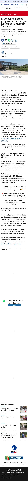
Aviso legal (3, 472)
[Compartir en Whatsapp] (9, 40)
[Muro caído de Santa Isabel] (23, 426)
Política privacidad (10, 472)
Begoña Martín (8, 53)
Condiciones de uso (20, 472)
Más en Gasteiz (8, 404)
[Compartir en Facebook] (2, 40)
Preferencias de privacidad (6, 477)
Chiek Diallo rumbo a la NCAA (9, 14)
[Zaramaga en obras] (23, 418)
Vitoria (9, 249)
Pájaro (21, 249)
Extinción (15, 249)
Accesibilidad (8, 475)
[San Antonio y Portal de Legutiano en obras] (23, 409)
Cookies (2, 475)
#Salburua (6, 188)
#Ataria (14, 195)
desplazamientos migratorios (11, 244)
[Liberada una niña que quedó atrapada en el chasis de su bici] (23, 435)
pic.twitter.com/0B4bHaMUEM (14, 200)
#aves (8, 186)
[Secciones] (1, 4)
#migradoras (14, 186)
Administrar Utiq (15, 475)
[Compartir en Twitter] (6, 40)
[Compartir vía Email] (16, 40)
